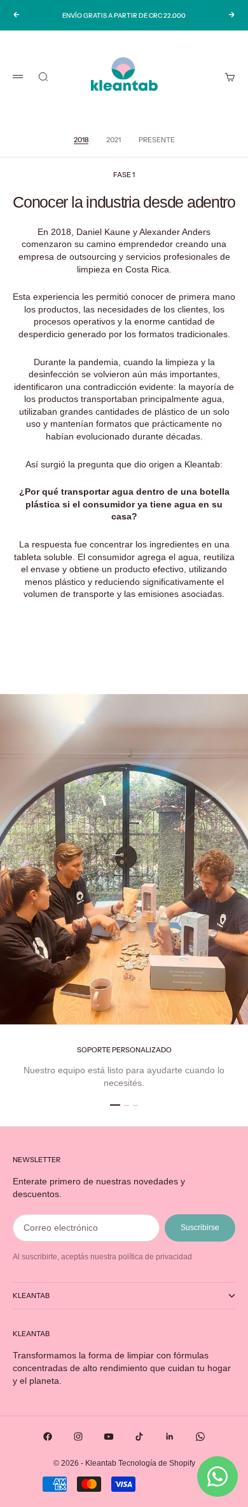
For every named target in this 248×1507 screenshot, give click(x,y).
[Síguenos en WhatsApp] (200, 1436)
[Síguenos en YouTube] (109, 1436)
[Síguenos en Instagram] (78, 1436)
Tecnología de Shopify (156, 1463)
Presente (157, 139)
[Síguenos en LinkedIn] (170, 1436)
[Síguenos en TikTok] (139, 1436)
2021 (113, 139)
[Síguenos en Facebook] (48, 1436)
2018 (81, 139)
